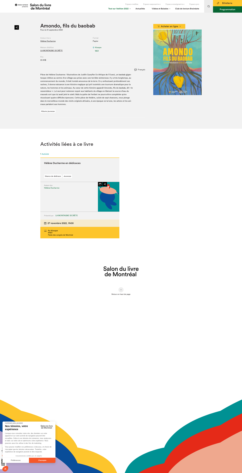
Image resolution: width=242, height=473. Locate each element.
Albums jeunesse (48, 111)
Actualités (140, 8)
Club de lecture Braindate (187, 8)
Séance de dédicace (53, 176)
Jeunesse (67, 176)
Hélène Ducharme (48, 41)
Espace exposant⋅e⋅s (152, 4)
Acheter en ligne (169, 26)
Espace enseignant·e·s (175, 4)
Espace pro (194, 4)
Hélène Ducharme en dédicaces (62, 163)
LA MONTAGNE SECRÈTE (51, 50)
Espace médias (131, 4)
